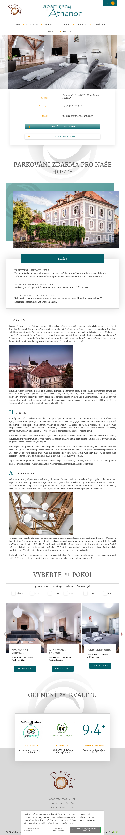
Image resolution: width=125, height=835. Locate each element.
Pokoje (48, 24)
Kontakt (68, 31)
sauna (37, 593)
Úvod (18, 24)
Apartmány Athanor (62, 799)
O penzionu (32, 24)
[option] (62, 62)
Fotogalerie (63, 24)
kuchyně (92, 593)
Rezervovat (25, 668)
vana (110, 593)
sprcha (55, 593)
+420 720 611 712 (72, 106)
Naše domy (82, 24)
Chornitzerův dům (62, 803)
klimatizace (73, 593)
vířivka (19, 593)
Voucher (53, 31)
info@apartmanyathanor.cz (77, 116)
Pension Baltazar (62, 807)
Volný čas (99, 24)
